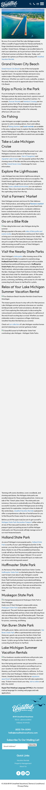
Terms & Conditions (36, 783)
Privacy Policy (23, 786)
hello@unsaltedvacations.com (23, 732)
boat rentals (28, 126)
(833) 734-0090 (23, 729)
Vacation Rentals (23, 760)
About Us (23, 766)
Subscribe (32, 745)
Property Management (23, 763)
